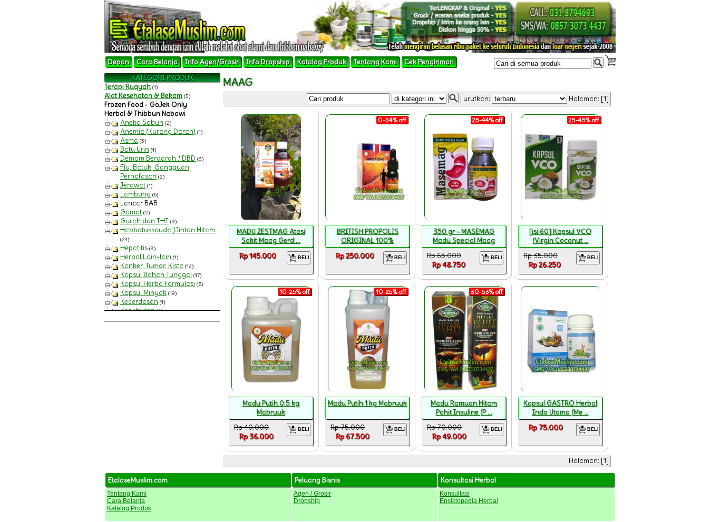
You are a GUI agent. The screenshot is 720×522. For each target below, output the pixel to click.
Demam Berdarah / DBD (158, 158)
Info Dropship (268, 61)
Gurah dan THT (144, 220)
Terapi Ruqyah (127, 86)
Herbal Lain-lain (146, 256)
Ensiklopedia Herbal (469, 501)
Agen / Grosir (312, 493)
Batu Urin (134, 149)
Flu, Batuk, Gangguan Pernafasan (154, 172)
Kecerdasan (139, 301)
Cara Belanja (157, 61)
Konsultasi (455, 493)
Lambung (135, 194)
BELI (302, 257)
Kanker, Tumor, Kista (151, 265)
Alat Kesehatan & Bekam (143, 95)
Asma (129, 140)
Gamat (131, 212)
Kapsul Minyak (143, 292)
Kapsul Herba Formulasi (157, 283)
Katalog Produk (321, 61)
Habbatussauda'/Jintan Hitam (167, 229)
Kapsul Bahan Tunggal (156, 274)
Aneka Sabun (141, 122)
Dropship (307, 501)
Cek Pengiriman (429, 61)
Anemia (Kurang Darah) (158, 131)
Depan (118, 61)
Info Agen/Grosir (212, 61)
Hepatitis (134, 247)
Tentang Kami (375, 61)
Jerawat (132, 185)
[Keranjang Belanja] (610, 60)
